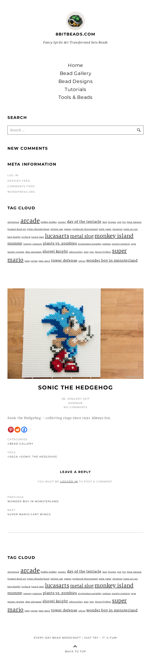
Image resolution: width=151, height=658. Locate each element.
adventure (13, 222)
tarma (34, 261)
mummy (14, 243)
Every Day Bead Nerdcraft (57, 637)
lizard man (37, 237)
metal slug (82, 236)
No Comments (75, 407)
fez (124, 222)
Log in (12, 175)
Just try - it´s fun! (100, 637)
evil (119, 222)
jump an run (130, 229)
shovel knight (55, 251)
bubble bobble (49, 222)
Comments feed (21, 186)
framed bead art (16, 229)
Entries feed (18, 180)
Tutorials (75, 89)
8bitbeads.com (75, 34)
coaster (62, 222)
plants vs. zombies (60, 243)
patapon (37, 244)
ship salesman (33, 252)
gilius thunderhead (38, 229)
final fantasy (134, 222)
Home (75, 65)
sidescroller (76, 252)
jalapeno (117, 229)
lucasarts (57, 236)
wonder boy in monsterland (112, 260)
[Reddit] (17, 430)
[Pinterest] (11, 430)
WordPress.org (21, 191)
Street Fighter (103, 252)
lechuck (25, 237)
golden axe (57, 229)
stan (86, 252)
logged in (69, 481)
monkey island (114, 236)
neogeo (27, 244)
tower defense (64, 260)
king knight (13, 237)
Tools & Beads (75, 97)
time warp (44, 261)
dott (104, 222)
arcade (30, 220)
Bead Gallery (75, 73)
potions (106, 244)
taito (27, 261)
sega (14, 456)
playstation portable (89, 244)
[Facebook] (24, 430)
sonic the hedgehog (39, 456)
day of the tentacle (84, 222)
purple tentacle (121, 244)
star (91, 252)
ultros (82, 261)
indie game (105, 229)
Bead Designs (75, 81)
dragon (112, 222)
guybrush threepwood (85, 229)
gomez (68, 229)
